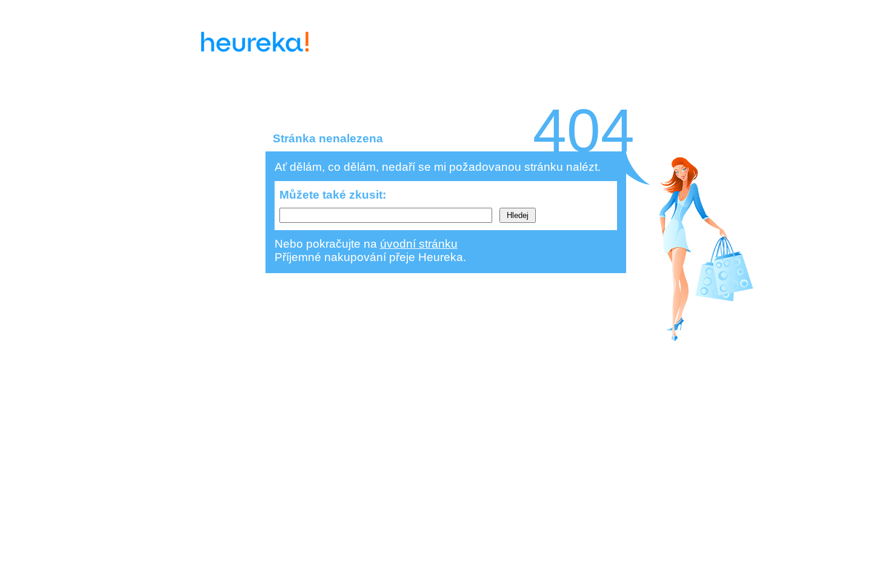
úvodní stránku (419, 243)
